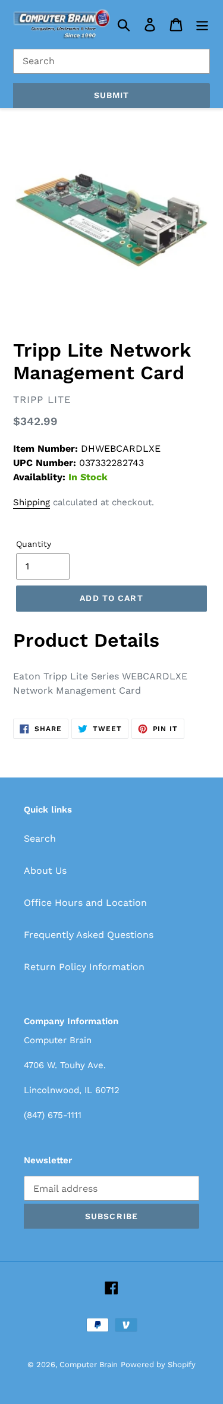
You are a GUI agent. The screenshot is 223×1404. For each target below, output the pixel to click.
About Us (45, 870)
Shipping (31, 502)
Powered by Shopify (158, 1364)
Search (40, 838)
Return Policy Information (84, 966)
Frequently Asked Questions (88, 934)
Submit (112, 95)
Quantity (33, 544)
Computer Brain (88, 1364)
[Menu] (202, 24)
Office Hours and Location (85, 902)
